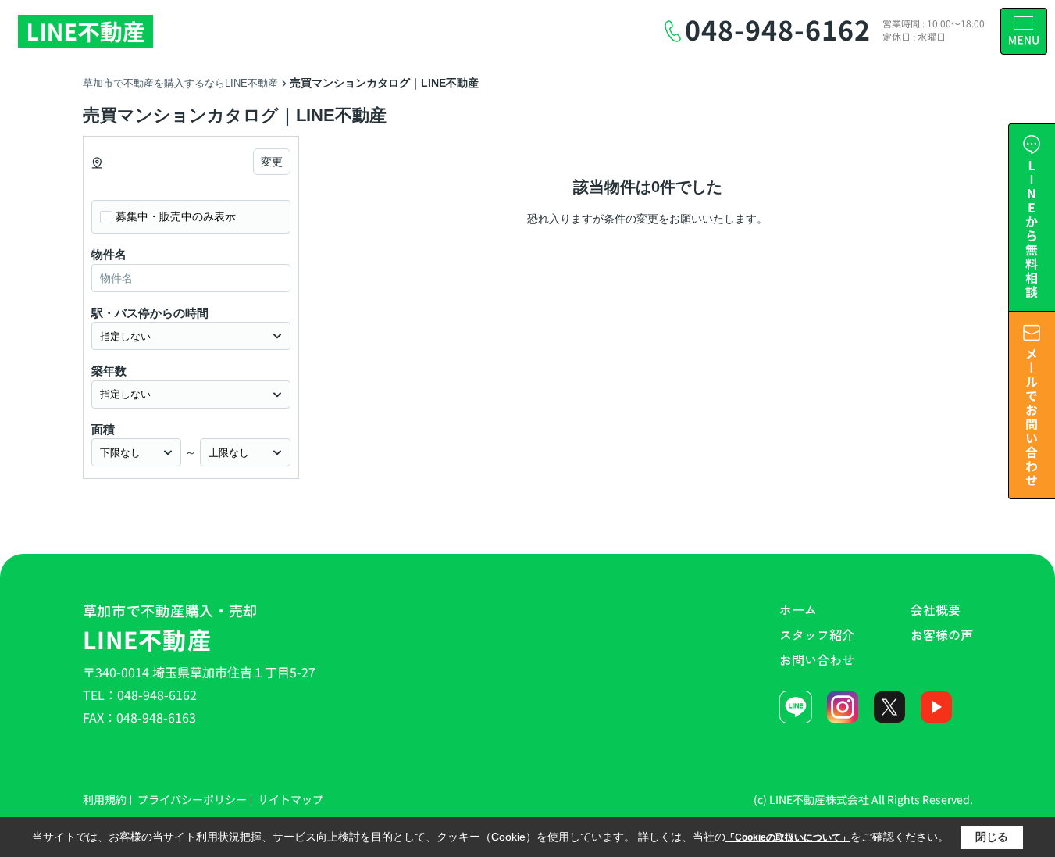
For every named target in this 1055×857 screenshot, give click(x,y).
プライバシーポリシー (192, 799)
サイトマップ (290, 799)
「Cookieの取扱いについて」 (787, 837)
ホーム (798, 609)
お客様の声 (942, 634)
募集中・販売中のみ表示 (176, 216)
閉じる (991, 836)
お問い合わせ (816, 659)
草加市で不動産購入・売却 (170, 628)
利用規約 (105, 799)
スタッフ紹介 (816, 634)
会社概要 (936, 609)
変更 (272, 161)
